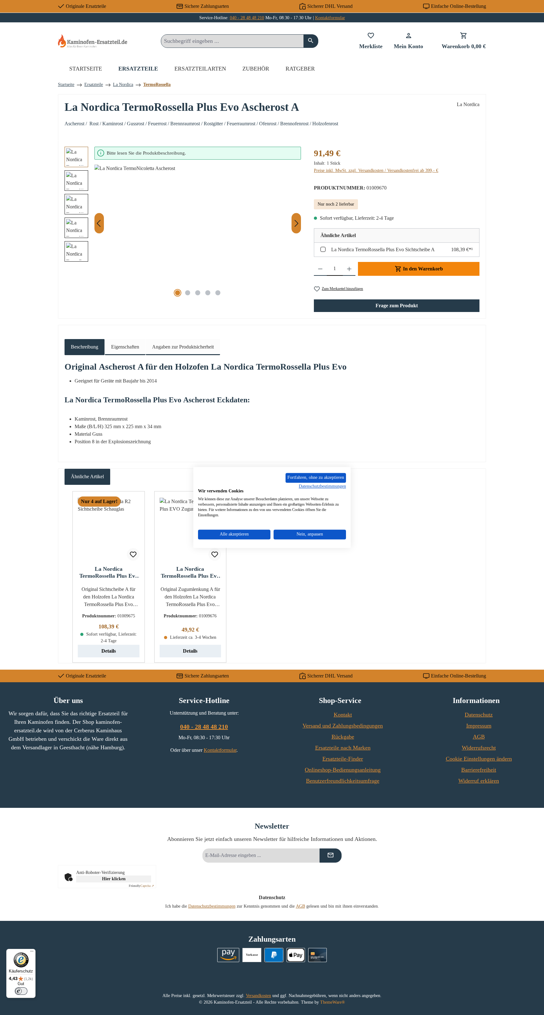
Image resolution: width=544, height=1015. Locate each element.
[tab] (85, 347)
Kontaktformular (330, 17)
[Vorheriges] (99, 223)
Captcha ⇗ (141, 885)
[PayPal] (273, 955)
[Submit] (331, 855)
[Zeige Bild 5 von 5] (217, 292)
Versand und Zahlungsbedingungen (343, 726)
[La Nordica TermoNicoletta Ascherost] (197, 232)
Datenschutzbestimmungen (211, 906)
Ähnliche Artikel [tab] (87, 476)
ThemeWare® (332, 1002)
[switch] (21, 991)
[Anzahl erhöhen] (349, 269)
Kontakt (343, 715)
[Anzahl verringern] (320, 269)
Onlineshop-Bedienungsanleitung (343, 770)
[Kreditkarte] (317, 955)
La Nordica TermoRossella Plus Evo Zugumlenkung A (190, 572)
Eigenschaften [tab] (125, 346)
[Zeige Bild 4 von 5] (207, 292)
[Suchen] (310, 41)
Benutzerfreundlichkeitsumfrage (342, 781)
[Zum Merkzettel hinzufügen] (133, 554)
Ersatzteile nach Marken (343, 748)
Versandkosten (258, 995)
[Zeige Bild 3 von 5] (197, 292)
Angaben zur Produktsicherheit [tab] (183, 346)
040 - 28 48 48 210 (247, 17)
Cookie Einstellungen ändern (479, 759)
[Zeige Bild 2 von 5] (187, 292)
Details (108, 651)
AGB (479, 737)
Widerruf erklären (478, 781)
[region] (183, 223)
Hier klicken (114, 878)
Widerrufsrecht (479, 748)
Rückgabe (343, 737)
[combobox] (232, 41)
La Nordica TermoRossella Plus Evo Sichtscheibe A (383, 249)
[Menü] (32, 952)
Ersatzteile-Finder (342, 759)
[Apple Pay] (295, 955)
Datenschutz (479, 715)
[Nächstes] (296, 223)
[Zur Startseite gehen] (92, 40)
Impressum (478, 726)
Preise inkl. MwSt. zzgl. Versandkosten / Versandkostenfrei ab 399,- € (376, 170)
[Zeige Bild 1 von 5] (177, 292)
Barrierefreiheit (478, 770)
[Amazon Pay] (228, 955)
